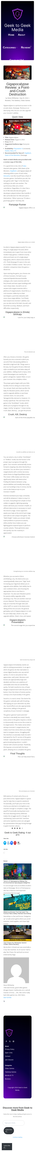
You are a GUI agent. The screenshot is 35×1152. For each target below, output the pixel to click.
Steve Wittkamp (13, 98)
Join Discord (9, 1060)
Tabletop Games (10, 1072)
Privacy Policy (9, 1049)
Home (11, 35)
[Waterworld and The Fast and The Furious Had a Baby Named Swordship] (17, 910)
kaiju (24, 166)
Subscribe (9, 1130)
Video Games (25, 100)
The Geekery (15, 100)
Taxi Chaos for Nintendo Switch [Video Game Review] (15, 943)
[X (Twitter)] (4, 1001)
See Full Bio (7, 997)
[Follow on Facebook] (6, 1041)
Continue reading (17, 1137)
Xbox (12, 151)
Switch (7, 151)
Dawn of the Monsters (12, 155)
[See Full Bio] (17, 999)
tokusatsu (6, 176)
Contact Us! (16, 60)
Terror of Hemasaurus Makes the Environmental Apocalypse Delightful (16, 882)
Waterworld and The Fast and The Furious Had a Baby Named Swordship (17, 912)
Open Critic (8, 1053)
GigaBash (27, 153)
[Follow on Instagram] (13, 1041)
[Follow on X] (9, 1041)
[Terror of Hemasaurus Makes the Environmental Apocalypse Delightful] (17, 879)
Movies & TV (9, 1075)
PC (15, 151)
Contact (7, 1056)
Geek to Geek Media (17, 27)
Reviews (25, 47)
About (21, 35)
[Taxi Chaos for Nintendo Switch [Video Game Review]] (17, 941)
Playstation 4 (18, 148)
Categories (9, 47)
